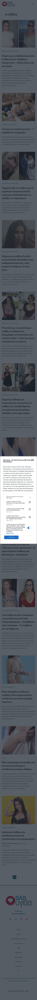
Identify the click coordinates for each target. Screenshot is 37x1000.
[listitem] (18, 497)
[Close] (33, 460)
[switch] (29, 502)
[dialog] (18, 500)
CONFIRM (11, 537)
